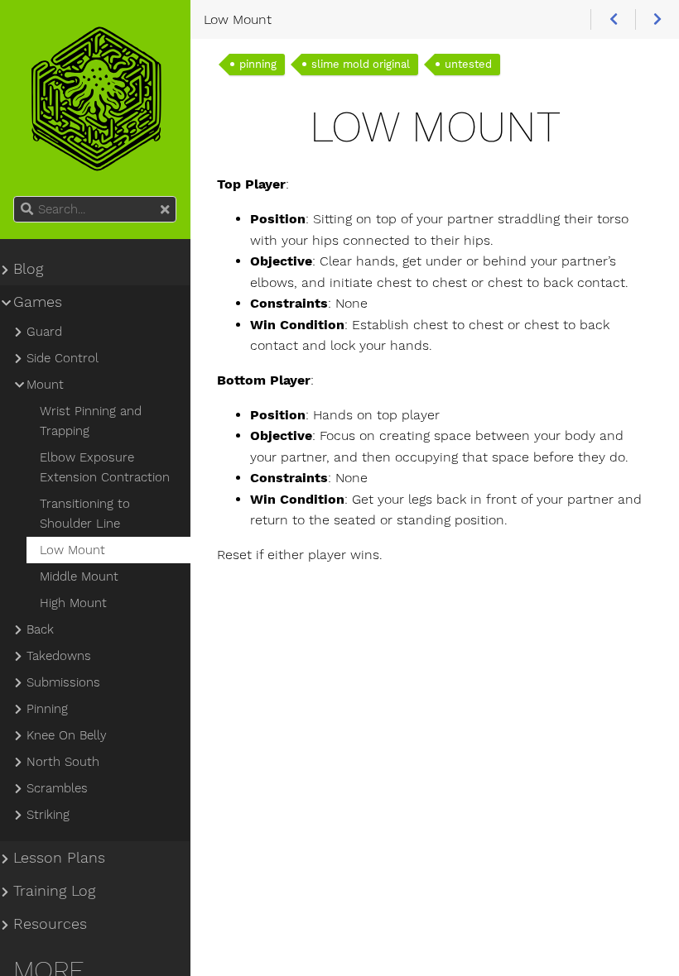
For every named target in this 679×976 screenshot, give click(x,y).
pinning (258, 64)
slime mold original (360, 64)
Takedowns (58, 655)
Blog (28, 269)
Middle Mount (79, 576)
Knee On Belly (66, 735)
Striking (48, 814)
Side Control (62, 358)
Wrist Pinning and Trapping (91, 421)
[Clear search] (165, 210)
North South (62, 761)
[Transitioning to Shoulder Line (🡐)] (612, 20)
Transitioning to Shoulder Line (85, 513)
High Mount (73, 603)
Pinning (47, 708)
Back (40, 629)
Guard (44, 331)
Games (37, 302)
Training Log (54, 891)
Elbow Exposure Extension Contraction (105, 467)
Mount (45, 384)
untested (468, 64)
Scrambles (57, 788)
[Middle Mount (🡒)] (657, 20)
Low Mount (72, 550)
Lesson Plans (59, 857)
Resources (50, 924)
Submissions (63, 682)
